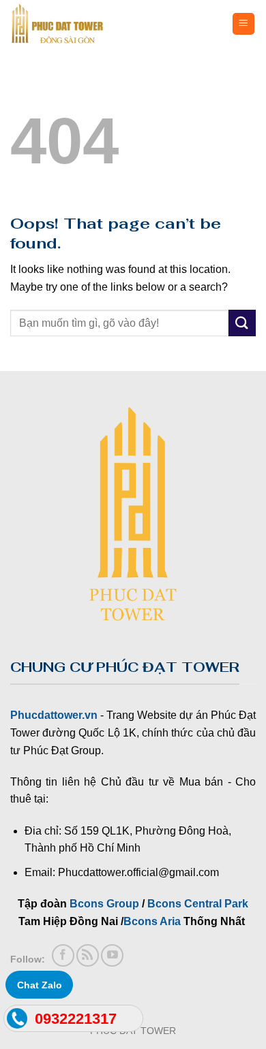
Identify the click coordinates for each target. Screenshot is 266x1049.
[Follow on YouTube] (112, 955)
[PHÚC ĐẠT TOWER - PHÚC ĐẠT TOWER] (87, 24)
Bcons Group (104, 903)
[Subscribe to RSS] (87, 955)
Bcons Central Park (197, 903)
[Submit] (242, 323)
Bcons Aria (152, 921)
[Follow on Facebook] (63, 955)
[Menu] (244, 24)
